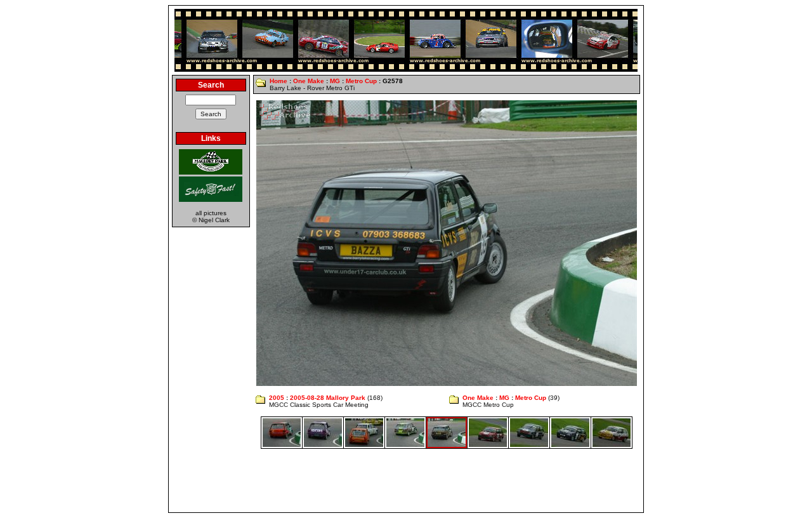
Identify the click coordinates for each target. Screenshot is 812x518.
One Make (308, 80)
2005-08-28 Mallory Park (327, 397)
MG (335, 80)
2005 (276, 397)
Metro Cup (361, 80)
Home (278, 80)
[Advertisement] (406, 480)
